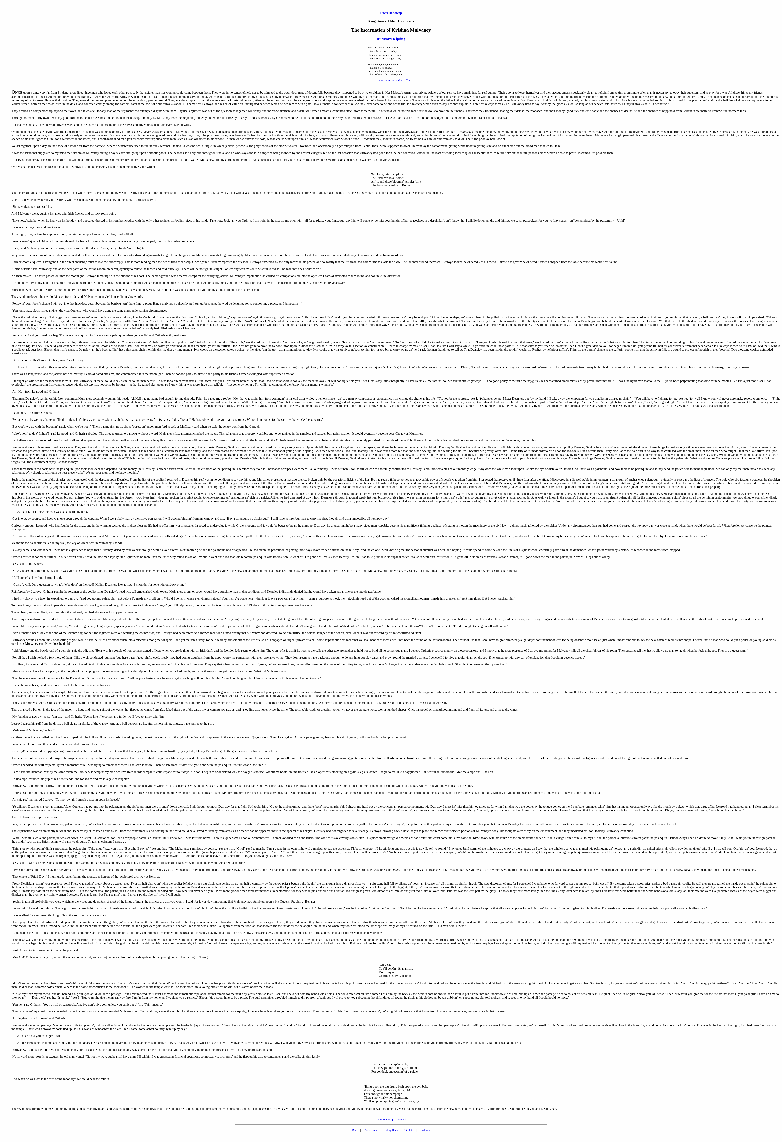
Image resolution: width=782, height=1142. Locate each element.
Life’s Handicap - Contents (391, 1119)
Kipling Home (391, 1130)
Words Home (370, 1130)
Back (355, 1130)
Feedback (425, 1130)
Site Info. (409, 1130)
